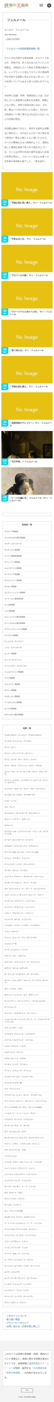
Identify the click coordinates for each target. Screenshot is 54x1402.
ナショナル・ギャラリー (14, 641)
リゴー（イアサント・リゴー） (16, 1241)
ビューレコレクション (13, 660)
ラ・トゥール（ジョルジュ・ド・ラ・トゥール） (23, 1223)
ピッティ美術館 (10, 654)
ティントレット (10, 1007)
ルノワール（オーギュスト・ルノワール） (20, 1278)
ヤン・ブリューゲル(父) (13, 1211)
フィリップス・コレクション (15, 666)
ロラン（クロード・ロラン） (15, 1303)
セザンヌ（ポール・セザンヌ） (16, 968)
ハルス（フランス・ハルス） (15, 1046)
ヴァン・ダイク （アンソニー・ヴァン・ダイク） (23, 765)
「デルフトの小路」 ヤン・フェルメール (29, 275)
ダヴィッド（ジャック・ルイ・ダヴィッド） (21, 995)
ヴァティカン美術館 (12, 550)
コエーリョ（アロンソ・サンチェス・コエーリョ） (24, 876)
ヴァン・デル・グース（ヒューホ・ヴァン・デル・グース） (26, 773)
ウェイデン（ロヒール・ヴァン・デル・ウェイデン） (25, 789)
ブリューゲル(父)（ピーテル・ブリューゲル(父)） (23, 1107)
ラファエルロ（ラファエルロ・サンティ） (21, 1229)
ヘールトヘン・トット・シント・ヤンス (20, 1113)
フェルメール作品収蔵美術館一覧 (23, 49)
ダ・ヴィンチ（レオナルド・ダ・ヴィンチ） (21, 974)
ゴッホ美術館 (9, 605)
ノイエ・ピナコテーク (13, 648)
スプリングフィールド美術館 (15, 629)
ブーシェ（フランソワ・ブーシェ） (18, 1071)
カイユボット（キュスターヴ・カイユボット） (22, 813)
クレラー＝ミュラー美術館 (14, 593)
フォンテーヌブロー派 (13, 1083)
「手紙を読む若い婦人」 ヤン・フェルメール (31, 203)
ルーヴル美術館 (10, 709)
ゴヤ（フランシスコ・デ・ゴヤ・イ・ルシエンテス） (25, 889)
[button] (49, 5)
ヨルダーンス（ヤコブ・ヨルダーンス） (20, 1217)
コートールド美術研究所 (13, 599)
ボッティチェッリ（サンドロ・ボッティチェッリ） (24, 1138)
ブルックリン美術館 (12, 684)
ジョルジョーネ (10, 944)
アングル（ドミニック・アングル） (18, 741)
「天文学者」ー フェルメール (23, 461)
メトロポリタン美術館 (13, 702)
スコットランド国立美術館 (14, 617)
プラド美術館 (9, 678)
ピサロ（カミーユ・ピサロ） (15, 1058)
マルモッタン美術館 (12, 696)
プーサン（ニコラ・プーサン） (16, 1064)
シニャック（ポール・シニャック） (18, 919)
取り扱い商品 (13, 1319)
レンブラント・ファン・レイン (16, 1290)
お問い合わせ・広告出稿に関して (23, 1326)
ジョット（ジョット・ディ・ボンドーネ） (21, 938)
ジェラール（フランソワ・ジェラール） (20, 901)
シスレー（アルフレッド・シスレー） (19, 913)
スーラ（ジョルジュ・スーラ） (16, 950)
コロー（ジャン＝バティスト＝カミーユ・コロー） (24, 895)
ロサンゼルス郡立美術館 (13, 715)
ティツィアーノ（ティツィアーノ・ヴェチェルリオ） (25, 1001)
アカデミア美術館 (11, 531)
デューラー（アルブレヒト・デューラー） (20, 1013)
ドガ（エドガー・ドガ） (13, 1028)
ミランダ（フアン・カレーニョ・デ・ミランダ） (23, 1162)
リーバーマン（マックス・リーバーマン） (20, 1235)
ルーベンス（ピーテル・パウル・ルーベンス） (22, 1266)
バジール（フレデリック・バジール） (19, 1040)
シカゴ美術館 (9, 611)
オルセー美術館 (10, 586)
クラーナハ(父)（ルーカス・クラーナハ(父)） (22, 852)
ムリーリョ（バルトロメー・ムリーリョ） (20, 1174)
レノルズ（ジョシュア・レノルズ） (18, 1284)
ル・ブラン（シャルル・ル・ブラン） (19, 1260)
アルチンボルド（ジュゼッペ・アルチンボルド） (23, 735)
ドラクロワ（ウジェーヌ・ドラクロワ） (20, 1034)
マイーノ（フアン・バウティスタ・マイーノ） (22, 1144)
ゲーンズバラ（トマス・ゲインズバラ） (20, 864)
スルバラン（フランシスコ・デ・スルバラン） (22, 962)
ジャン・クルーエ (11, 931)
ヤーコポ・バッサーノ (13, 1205)
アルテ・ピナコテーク (13, 544)
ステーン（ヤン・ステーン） (15, 956)
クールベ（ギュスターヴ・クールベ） (19, 840)
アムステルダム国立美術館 (14, 538)
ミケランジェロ (10, 1156)
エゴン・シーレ (10, 801)
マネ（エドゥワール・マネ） (15, 1150)
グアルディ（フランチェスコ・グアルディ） (21, 846)
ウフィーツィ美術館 (12, 562)
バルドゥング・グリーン (14, 1052)
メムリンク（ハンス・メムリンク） (18, 1180)
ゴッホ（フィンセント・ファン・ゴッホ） (21, 883)
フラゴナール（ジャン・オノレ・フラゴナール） (23, 1095)
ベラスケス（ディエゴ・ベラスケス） (19, 1119)
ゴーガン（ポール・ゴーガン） (16, 870)
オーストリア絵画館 (12, 574)
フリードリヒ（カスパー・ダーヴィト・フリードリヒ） (26, 1101)
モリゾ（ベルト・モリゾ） (14, 1199)
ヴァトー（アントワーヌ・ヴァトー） (19, 753)
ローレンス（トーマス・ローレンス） (19, 1296)
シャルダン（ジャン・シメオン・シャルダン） (22, 925)
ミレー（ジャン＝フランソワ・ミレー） (20, 1168)
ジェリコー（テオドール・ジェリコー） (20, 907)
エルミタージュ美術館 (13, 568)
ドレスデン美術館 (11, 635)
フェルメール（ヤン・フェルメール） (19, 1077)
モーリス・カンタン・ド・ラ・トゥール (20, 1186)
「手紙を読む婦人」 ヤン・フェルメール (29, 386)
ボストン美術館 (10, 690)
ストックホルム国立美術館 (14, 623)
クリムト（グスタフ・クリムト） (17, 858)
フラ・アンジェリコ (12, 1089)
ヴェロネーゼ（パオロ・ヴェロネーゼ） (20, 795)
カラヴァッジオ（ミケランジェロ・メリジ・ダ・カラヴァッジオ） (26, 832)
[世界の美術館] (16, 5)
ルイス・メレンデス (12, 1272)
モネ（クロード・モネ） (13, 1193)
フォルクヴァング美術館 (14, 672)
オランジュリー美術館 (13, 580)
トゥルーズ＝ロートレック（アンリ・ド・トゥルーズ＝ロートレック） (27, 1020)
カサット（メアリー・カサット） (17, 819)
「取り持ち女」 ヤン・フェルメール (27, 350)
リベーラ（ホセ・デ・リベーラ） (17, 1254)
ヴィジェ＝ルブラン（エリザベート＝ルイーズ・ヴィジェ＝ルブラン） (26, 781)
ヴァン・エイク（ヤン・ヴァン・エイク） (21, 759)
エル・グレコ (9, 807)
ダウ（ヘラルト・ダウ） (14, 989)
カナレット (8, 825)
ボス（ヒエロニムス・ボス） (15, 1132)
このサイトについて (17, 1316)
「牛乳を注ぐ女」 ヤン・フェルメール (28, 239)
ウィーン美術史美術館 (13, 556)
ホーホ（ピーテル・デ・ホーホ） (17, 1125)
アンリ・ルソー (10, 747)
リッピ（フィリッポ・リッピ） (16, 1248)
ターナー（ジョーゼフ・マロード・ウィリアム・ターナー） (26, 981)
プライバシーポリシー (18, 1323)
